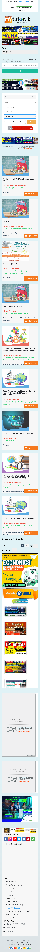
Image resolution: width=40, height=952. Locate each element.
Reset (22, 122)
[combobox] (20, 102)
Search (32, 122)
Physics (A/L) (6, 61)
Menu (4, 48)
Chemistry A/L (18, 59)
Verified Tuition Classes (13, 885)
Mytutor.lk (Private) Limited (20, 942)
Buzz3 (17, 944)
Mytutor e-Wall (10, 888)
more (24, 61)
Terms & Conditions (12, 915)
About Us (8, 892)
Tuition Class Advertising (14, 905)
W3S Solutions (27, 944)
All (26, 546)
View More (32, 194)
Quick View (20, 170)
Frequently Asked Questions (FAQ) (17, 911)
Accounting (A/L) (16, 61)
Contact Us (9, 895)
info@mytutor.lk (12, 928)
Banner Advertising (12, 901)
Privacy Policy (10, 918)
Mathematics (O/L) (29, 59)
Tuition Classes (10, 882)
